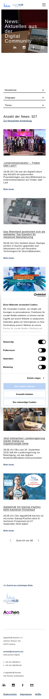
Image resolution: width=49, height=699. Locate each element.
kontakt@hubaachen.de (13, 651)
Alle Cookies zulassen (24, 386)
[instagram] (24, 47)
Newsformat (10, 90)
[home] (15, 4)
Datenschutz (10, 694)
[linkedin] (15, 47)
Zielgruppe (10, 98)
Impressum (26, 694)
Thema (8, 105)
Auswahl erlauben (24, 394)
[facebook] (33, 47)
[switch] (42, 350)
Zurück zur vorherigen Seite (19, 585)
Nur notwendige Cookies (24, 402)
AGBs (38, 694)
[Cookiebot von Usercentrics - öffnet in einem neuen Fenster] (34, 295)
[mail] (42, 47)
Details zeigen (34, 378)
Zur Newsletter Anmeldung (17, 121)
